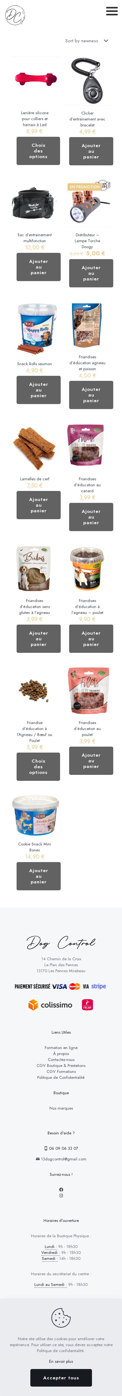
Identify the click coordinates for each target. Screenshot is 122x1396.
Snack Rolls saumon (34, 364)
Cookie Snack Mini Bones (34, 847)
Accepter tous (61, 1377)
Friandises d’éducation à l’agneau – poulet (87, 606)
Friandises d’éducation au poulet (87, 729)
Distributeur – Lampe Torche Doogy (87, 241)
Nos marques (61, 1108)
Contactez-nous (61, 1060)
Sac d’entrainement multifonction (35, 238)
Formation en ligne (61, 1048)
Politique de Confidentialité (61, 1077)
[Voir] (52, 64)
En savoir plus (61, 1361)
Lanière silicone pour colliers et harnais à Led (34, 119)
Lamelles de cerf (34, 479)
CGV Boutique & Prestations (61, 1065)
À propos (61, 1054)
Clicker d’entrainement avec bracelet (87, 119)
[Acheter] (104, 64)
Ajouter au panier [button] (91, 151)
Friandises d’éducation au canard (87, 485)
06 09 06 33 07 (63, 1148)
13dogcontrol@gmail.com (63, 1159)
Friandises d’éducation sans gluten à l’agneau (34, 606)
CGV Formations (61, 1071)
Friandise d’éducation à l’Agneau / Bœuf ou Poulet (34, 731)
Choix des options (38, 151)
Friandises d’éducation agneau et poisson (87, 363)
